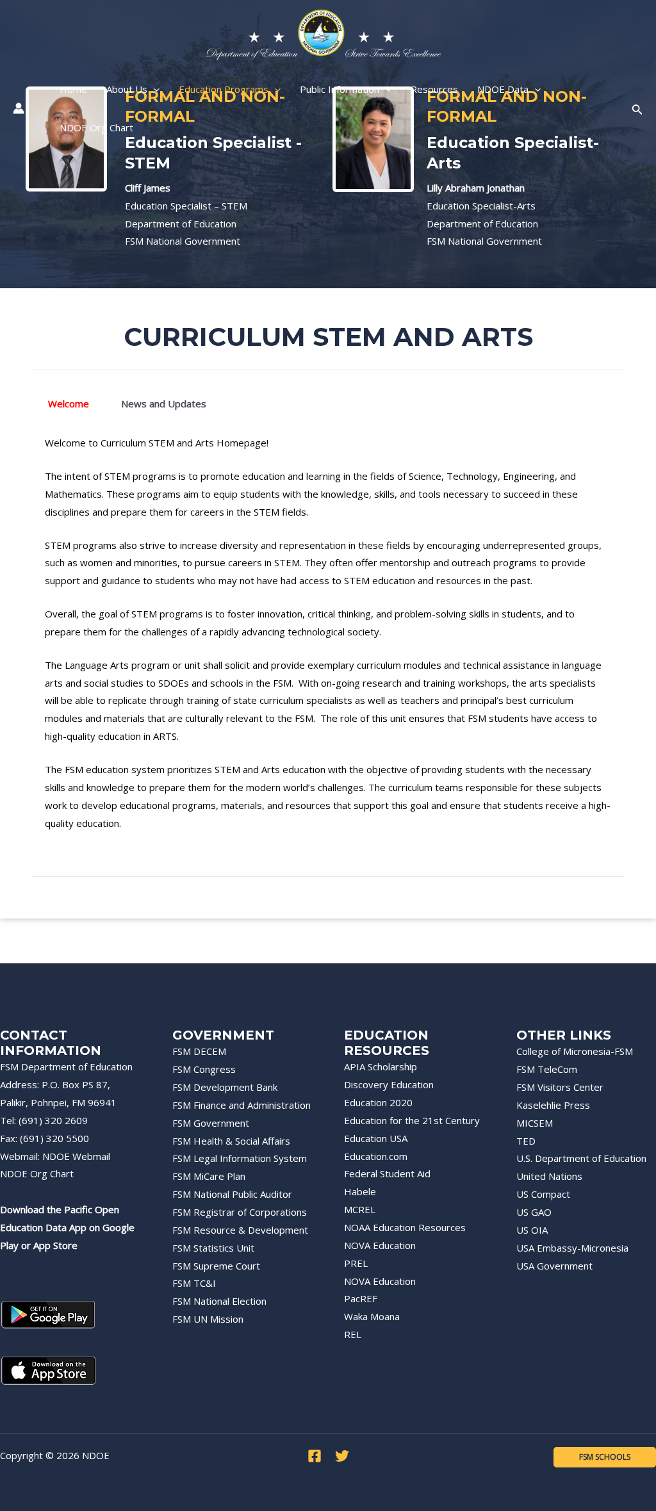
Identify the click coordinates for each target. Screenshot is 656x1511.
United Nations (549, 1176)
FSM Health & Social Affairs (231, 1140)
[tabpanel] (328, 640)
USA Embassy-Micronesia (572, 1247)
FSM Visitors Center (559, 1087)
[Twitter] (342, 1456)
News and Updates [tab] (163, 403)
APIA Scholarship (380, 1066)
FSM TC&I (194, 1283)
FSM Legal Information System (239, 1158)
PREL (356, 1263)
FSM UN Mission (207, 1318)
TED (526, 1140)
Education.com (375, 1156)
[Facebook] (315, 1456)
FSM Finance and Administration (241, 1105)
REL (352, 1334)
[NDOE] (323, 34)
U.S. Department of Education (581, 1158)
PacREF (360, 1298)
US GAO (534, 1211)
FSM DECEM (199, 1051)
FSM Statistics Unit (213, 1247)
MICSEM (534, 1122)
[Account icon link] (18, 108)
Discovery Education (389, 1084)
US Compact (543, 1194)
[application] (153, 89)
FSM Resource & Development (240, 1229)
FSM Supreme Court (216, 1265)
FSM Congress (204, 1069)
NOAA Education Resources (405, 1227)
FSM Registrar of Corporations (239, 1211)
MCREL (359, 1209)
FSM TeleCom (546, 1069)
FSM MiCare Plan (208, 1176)
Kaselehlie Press (553, 1105)
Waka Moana (372, 1316)
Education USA (375, 1138)
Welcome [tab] (68, 403)
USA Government (554, 1265)
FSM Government (210, 1122)
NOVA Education (380, 1245)
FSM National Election (219, 1301)
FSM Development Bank (224, 1087)
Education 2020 (378, 1102)
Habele (360, 1191)
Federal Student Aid (387, 1173)
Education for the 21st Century (412, 1120)
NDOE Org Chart (37, 1173)
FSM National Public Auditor (232, 1194)
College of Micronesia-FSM (574, 1051)
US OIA (532, 1229)
